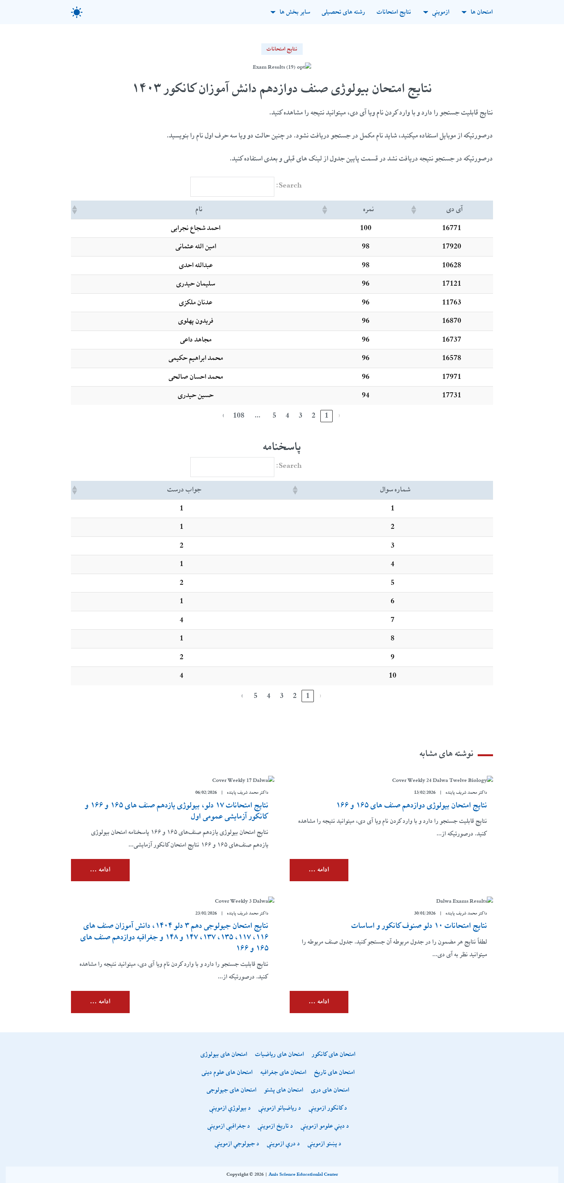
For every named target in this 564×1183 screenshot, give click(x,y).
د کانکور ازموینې (328, 1108)
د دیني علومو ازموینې (325, 1126)
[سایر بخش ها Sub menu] (273, 12)
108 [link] (238, 415)
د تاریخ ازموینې (275, 1126)
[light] (76, 12)
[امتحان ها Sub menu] (464, 12)
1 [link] (326, 415)
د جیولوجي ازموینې (237, 1144)
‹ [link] (339, 415)
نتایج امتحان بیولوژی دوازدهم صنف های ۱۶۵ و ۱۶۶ (411, 805)
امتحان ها (482, 12)
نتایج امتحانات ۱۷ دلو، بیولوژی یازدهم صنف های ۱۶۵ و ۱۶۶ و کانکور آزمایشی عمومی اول (177, 811)
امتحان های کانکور (334, 1054)
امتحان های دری (330, 1090)
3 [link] (300, 415)
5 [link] (274, 415)
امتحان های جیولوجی (232, 1090)
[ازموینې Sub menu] (426, 12)
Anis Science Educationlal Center (303, 1174)
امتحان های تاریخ (334, 1072)
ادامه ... (319, 869)
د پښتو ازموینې (324, 1144)
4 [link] (287, 415)
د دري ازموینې (283, 1144)
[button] (414, 209)
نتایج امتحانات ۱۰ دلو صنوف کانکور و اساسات (419, 926)
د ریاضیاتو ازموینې (280, 1108)
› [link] (224, 415)
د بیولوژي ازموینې (230, 1108)
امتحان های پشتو (283, 1090)
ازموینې (441, 12)
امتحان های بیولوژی (224, 1054)
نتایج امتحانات (394, 12)
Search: (289, 185)
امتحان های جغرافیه (284, 1072)
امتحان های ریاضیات (279, 1054)
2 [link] (313, 415)
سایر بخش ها (295, 12)
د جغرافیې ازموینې (229, 1126)
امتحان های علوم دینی (227, 1072)
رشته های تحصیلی (343, 12)
